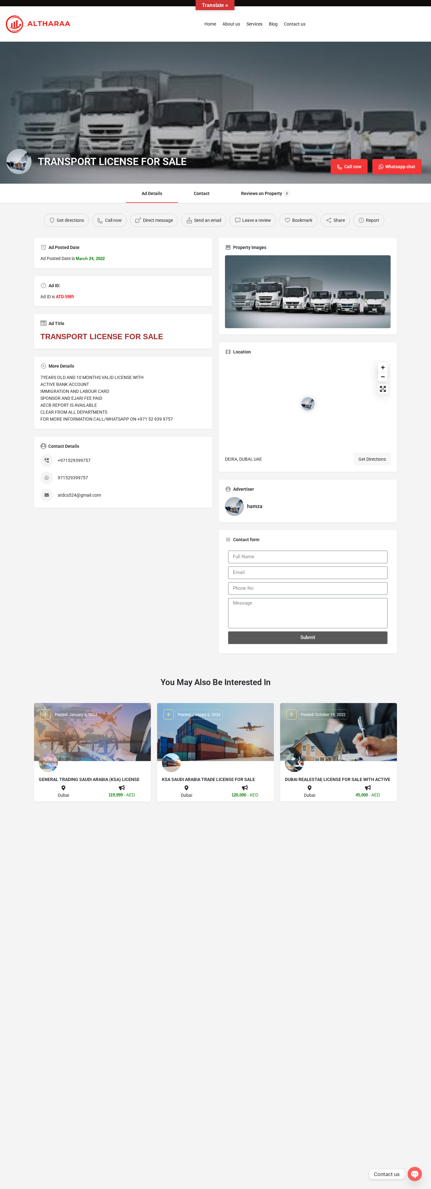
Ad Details (152, 193)
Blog (273, 24)
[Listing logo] (19, 161)
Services (254, 24)
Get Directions (372, 459)
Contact (202, 193)
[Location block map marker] (308, 404)
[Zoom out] (382, 376)
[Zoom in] (382, 367)
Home (210, 24)
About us (231, 24)
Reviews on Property (264, 193)
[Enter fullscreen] (382, 388)
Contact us (294, 24)
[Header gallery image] (215, 113)
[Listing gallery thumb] (308, 291)
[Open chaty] (415, 1174)
